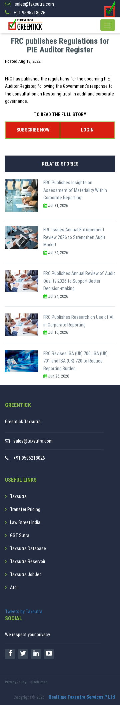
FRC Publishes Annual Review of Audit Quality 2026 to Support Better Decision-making (79, 281)
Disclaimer (38, 682)
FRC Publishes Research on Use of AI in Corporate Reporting (78, 320)
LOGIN (87, 130)
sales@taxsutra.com (33, 441)
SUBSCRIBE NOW (32, 130)
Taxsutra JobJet (25, 574)
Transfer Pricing (25, 509)
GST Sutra (19, 535)
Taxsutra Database (28, 548)
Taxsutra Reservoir (27, 561)
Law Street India (25, 522)
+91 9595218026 (29, 458)
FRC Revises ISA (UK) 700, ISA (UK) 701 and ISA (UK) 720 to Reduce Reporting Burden (75, 361)
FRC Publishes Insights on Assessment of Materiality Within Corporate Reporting (75, 190)
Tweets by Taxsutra (23, 611)
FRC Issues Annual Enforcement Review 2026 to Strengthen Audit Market (74, 237)
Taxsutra (18, 496)
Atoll (14, 587)
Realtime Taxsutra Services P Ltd (82, 697)
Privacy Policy (15, 682)
